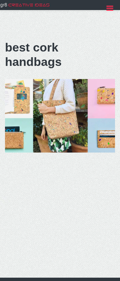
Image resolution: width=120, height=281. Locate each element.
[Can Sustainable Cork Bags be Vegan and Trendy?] (60, 116)
